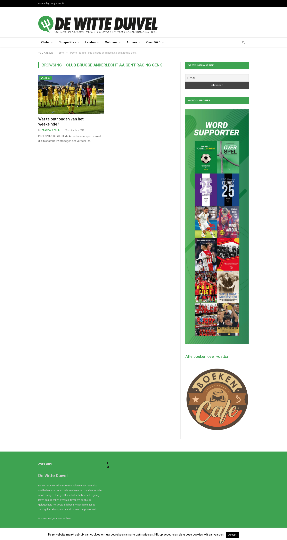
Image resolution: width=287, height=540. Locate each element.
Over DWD (153, 42)
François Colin (51, 130)
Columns (111, 42)
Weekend (45, 78)
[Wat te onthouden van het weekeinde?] (71, 94)
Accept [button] (232, 534)
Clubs (45, 42)
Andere (132, 42)
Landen (90, 42)
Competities (67, 42)
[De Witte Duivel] (143, 22)
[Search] (243, 42)
